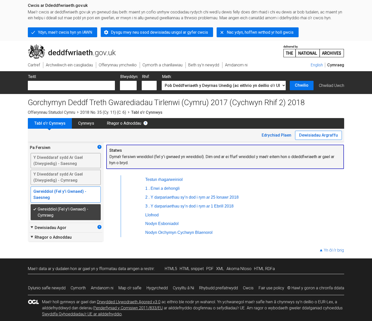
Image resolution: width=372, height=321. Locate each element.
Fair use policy (271, 288)
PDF (210, 268)
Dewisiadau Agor (48, 227)
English (317, 65)
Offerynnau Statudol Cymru (51, 112)
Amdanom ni (102, 288)
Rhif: (146, 76)
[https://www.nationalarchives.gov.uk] (313, 49)
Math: (167, 76)
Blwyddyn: (129, 76)
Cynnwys (86, 123)
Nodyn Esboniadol (162, 223)
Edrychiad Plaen (276, 135)
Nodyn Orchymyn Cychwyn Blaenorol (179, 232)
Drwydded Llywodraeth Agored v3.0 (128, 301)
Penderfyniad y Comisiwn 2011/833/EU (128, 308)
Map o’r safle (129, 288)
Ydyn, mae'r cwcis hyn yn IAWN (65, 32)
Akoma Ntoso (239, 268)
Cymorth (78, 288)
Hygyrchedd (157, 288)
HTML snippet (192, 268)
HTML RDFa (264, 268)
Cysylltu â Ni (183, 288)
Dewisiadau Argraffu (318, 135)
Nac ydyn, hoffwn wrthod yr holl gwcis (260, 32)
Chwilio (301, 85)
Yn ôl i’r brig (334, 250)
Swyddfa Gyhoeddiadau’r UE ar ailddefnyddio (82, 314)
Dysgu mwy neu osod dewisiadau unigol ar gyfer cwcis (159, 32)
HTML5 (171, 268)
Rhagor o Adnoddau (124, 123)
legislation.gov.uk (69, 46)
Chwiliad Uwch (331, 85)
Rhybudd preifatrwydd (218, 288)
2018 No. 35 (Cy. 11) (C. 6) (103, 112)
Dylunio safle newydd (47, 288)
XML (220, 268)
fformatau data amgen (119, 268)
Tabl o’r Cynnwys (50, 123)
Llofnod (152, 215)
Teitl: (32, 76)
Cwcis (248, 288)
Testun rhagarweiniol (164, 179)
